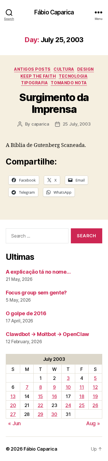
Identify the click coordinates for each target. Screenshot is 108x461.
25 (81, 405)
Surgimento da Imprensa (54, 103)
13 (12, 396)
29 (40, 414)
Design (85, 69)
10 (68, 387)
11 (81, 387)
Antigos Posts (32, 69)
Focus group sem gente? (36, 293)
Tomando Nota (69, 82)
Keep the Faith (38, 76)
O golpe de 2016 (26, 313)
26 (95, 405)
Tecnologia (73, 76)
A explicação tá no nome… (38, 272)
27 (13, 414)
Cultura (64, 69)
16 (54, 396)
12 (95, 387)
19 (95, 396)
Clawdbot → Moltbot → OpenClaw (47, 334)
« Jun (14, 423)
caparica (40, 124)
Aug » (93, 423)
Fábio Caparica (54, 12)
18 (81, 396)
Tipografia (34, 82)
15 (40, 396)
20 (13, 405)
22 (40, 405)
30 (54, 414)
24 (68, 405)
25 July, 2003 (77, 124)
